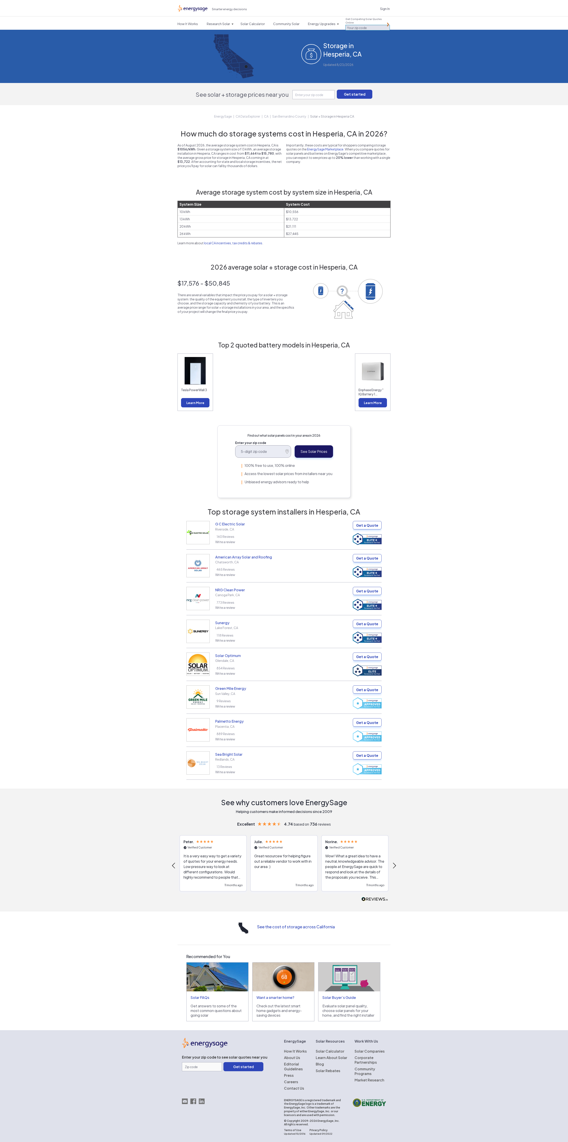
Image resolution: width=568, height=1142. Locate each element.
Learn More (195, 403)
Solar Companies (370, 1051)
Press (289, 1075)
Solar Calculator (330, 1051)
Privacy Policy (318, 1130)
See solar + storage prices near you (242, 94)
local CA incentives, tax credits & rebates (233, 243)
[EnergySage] (204, 1047)
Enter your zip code (250, 442)
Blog (320, 1064)
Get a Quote (367, 525)
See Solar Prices (313, 451)
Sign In (385, 8)
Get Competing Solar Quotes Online (363, 21)
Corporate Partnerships (366, 1060)
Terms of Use (292, 1130)
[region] (284, 865)
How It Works (295, 1051)
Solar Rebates (328, 1070)
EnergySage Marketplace (325, 149)
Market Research (369, 1080)
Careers (291, 1081)
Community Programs (365, 1071)
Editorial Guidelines (293, 1066)
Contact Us (294, 1088)
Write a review (225, 542)
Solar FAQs (200, 997)
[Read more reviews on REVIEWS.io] (374, 899)
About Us (292, 1057)
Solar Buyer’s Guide (339, 997)
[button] (174, 865)
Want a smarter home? (275, 997)
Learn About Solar (331, 1057)
